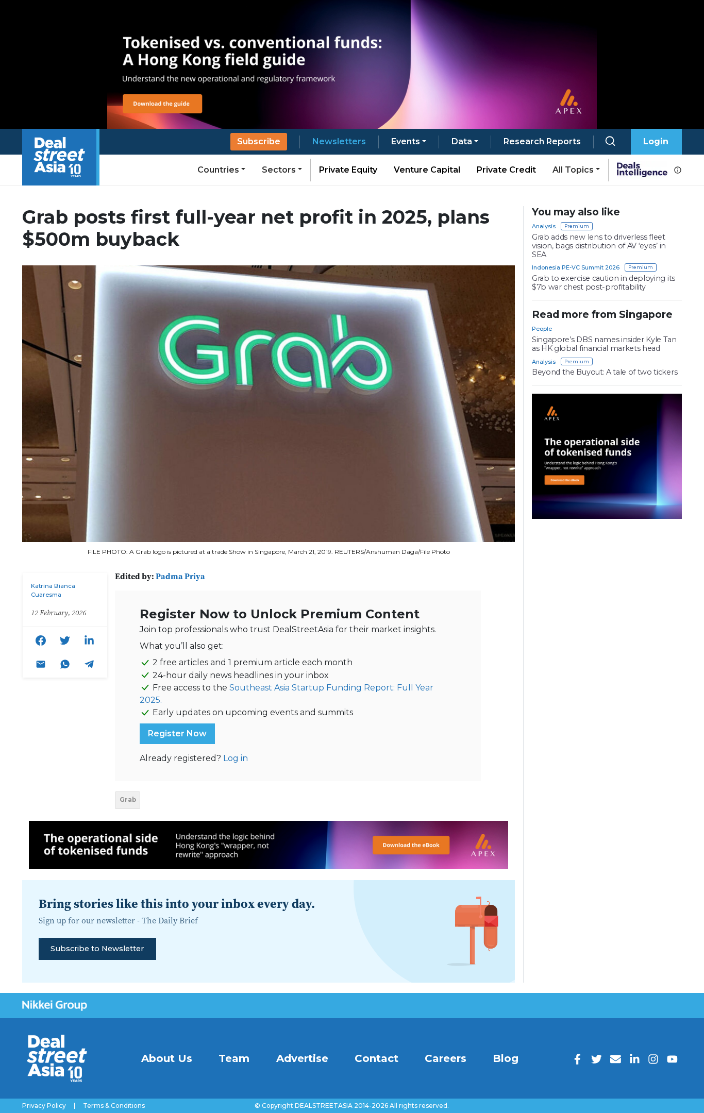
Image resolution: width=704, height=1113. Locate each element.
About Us (166, 1058)
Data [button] (461, 141)
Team (234, 1058)
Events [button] (405, 141)
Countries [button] (218, 170)
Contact (376, 1058)
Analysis (544, 226)
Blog (505, 1058)
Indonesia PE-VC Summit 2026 (575, 267)
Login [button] (655, 141)
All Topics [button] (573, 170)
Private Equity (348, 170)
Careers (445, 1058)
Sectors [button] (279, 170)
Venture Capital (427, 170)
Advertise (302, 1058)
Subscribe (258, 141)
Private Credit (506, 170)
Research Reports (542, 141)
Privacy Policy (44, 1106)
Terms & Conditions (114, 1106)
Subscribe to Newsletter (97, 948)
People (542, 328)
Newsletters (339, 141)
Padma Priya (180, 576)
